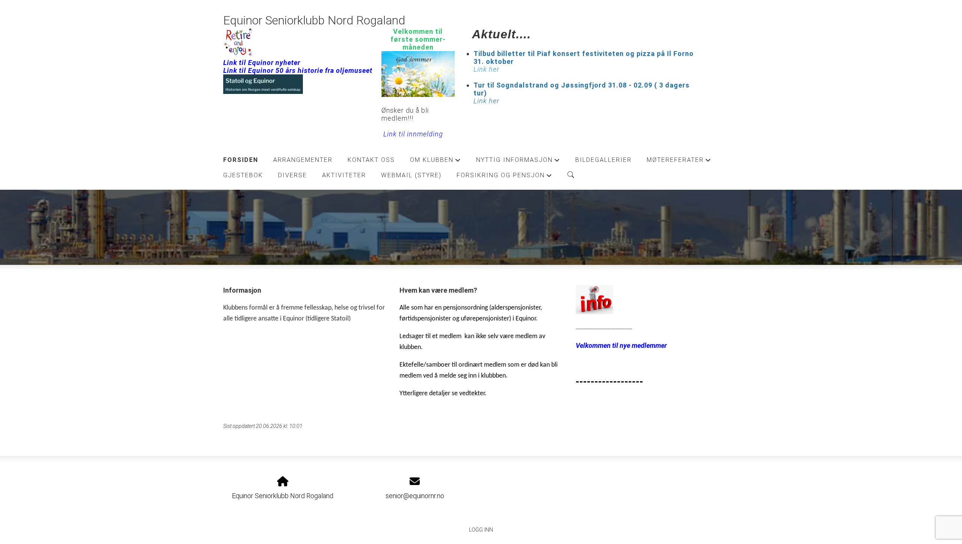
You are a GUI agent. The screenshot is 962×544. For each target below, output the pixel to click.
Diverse (292, 175)
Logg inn (481, 530)
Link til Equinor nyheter (261, 62)
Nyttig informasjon (518, 162)
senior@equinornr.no (415, 496)
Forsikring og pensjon (504, 177)
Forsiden (240, 159)
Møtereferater (679, 162)
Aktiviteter (344, 175)
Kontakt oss (371, 159)
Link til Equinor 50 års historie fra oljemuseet (297, 70)
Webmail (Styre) (411, 175)
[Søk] (571, 174)
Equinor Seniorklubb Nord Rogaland (314, 20)
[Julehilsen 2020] (594, 312)
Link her (486, 101)
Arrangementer (303, 159)
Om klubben (435, 162)
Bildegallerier (603, 159)
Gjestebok (243, 175)
